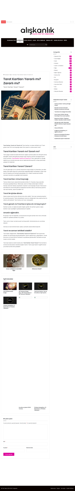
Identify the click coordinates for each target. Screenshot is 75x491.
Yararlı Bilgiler (58, 40)
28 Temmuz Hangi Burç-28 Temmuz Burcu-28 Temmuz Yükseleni (25, 293)
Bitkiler (55, 89)
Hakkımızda (53, 488)
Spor (55, 86)
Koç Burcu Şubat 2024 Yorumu (25, 408)
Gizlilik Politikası (70, 488)
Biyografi (56, 79)
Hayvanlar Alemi (58, 84)
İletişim (58, 488)
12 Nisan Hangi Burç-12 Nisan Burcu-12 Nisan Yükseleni (40, 409)
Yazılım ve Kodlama (58, 65)
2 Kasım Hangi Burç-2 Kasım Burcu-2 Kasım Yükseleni (9, 307)
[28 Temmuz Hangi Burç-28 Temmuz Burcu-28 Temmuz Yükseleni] (25, 286)
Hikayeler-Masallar (58, 91)
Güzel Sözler (28, 40)
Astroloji (20, 40)
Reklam (56, 70)
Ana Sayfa (63, 488)
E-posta (5, 447)
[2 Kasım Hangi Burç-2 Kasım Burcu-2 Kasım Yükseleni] (10, 300)
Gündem (56, 63)
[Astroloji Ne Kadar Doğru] (10, 286)
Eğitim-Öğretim (57, 72)
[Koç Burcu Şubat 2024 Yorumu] (25, 351)
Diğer (65, 40)
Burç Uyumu (9, 21)
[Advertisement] (37, 10)
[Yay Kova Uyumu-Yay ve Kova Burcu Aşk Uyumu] (41, 286)
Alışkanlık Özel (11, 40)
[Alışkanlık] (37, 30)
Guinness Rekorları (58, 82)
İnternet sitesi (29, 447)
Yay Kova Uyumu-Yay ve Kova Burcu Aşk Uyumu (40, 292)
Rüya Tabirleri (41, 40)
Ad (4, 441)
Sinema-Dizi (49, 40)
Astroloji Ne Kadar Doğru (8, 292)
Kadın (34, 40)
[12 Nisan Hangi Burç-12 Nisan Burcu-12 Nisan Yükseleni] (41, 351)
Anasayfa (6, 74)
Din (55, 77)
